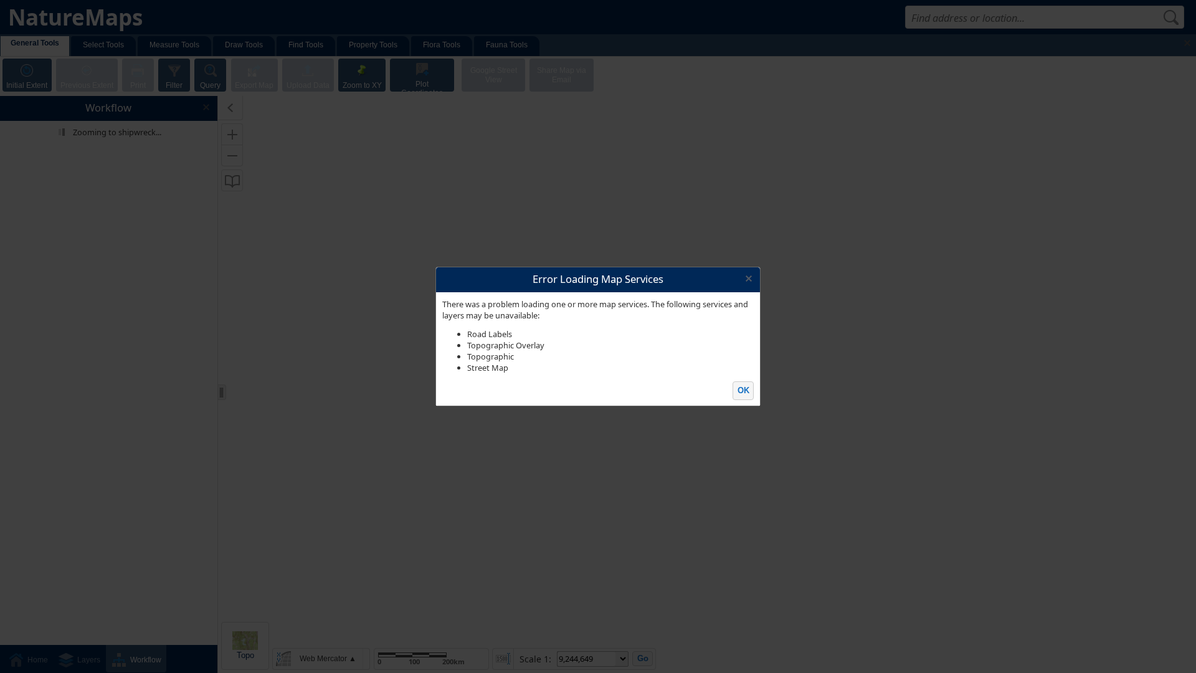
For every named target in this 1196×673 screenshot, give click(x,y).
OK (743, 390)
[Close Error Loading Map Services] (748, 279)
